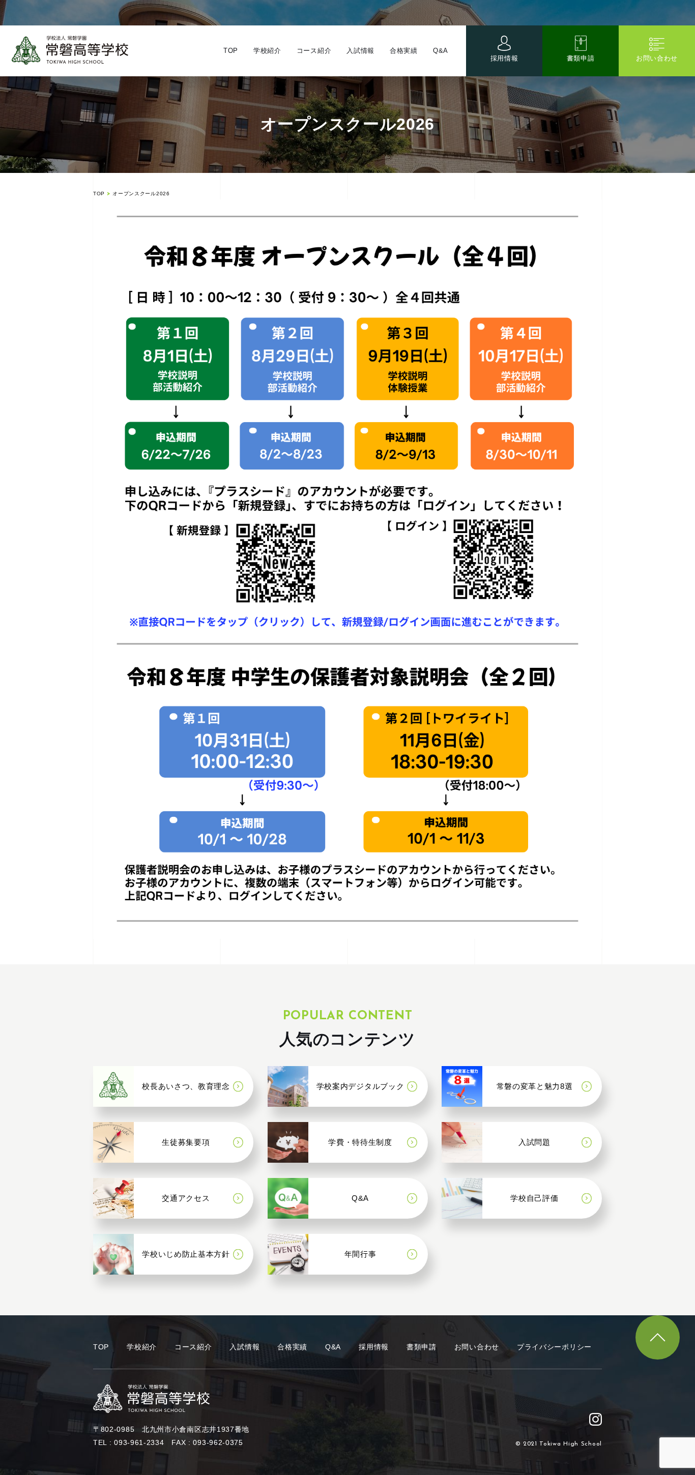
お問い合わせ (657, 58)
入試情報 (360, 50)
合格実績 (404, 50)
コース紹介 (314, 50)
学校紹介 (267, 50)
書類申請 (581, 58)
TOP (230, 50)
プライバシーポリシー (554, 1347)
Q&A (440, 50)
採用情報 (504, 58)
